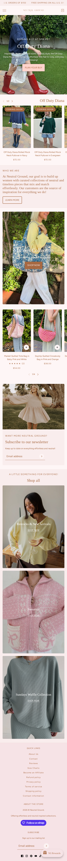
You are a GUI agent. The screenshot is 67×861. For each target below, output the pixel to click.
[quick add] (26, 347)
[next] (12, 101)
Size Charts (33, 768)
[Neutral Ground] (33, 10)
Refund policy (33, 777)
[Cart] (62, 10)
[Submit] (41, 456)
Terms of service (33, 786)
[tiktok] (40, 856)
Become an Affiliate (33, 772)
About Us (33, 754)
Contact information (33, 796)
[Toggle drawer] (4, 10)
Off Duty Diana (52, 100)
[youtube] (36, 856)
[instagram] (26, 856)
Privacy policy (34, 782)
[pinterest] (31, 856)
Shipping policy (33, 791)
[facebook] (22, 856)
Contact (33, 759)
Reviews (33, 763)
